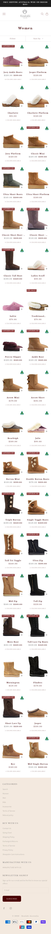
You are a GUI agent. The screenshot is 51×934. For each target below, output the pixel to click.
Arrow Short (38, 398)
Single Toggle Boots (38, 520)
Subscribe (11, 899)
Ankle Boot (38, 357)
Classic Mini (38, 154)
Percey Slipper (13, 357)
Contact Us (7, 828)
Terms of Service (9, 811)
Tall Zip (37, 601)
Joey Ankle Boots (13, 72)
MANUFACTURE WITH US (12, 867)
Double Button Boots (37, 479)
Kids (4, 802)
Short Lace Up (13, 723)
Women (6, 793)
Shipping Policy (8, 837)
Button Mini (13, 479)
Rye (13, 764)
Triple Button (13, 520)
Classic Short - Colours (38, 235)
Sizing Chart (7, 832)
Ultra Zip (38, 561)
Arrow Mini (13, 398)
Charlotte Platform (37, 113)
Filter (13, 39)
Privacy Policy (8, 850)
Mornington (13, 683)
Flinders (37, 683)
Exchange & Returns (10, 841)
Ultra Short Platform (37, 194)
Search (5, 789)
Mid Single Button (38, 764)
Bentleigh (13, 438)
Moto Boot (13, 642)
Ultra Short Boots (13, 194)
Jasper (38, 723)
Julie (38, 438)
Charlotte (13, 113)
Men (4, 798)
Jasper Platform (37, 72)
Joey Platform (13, 154)
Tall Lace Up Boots (38, 642)
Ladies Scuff (38, 276)
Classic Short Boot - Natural (13, 235)
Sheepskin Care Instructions (13, 854)
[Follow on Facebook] (4, 908)
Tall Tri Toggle (13, 561)
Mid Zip (13, 601)
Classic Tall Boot (13, 276)
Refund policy (8, 815)
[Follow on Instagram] (10, 908)
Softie (13, 316)
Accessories (7, 806)
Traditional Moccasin (38, 316)
